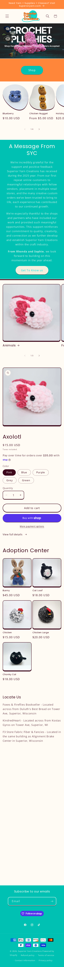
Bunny (6, 590)
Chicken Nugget (38, 113)
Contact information (25, 960)
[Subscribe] (52, 901)
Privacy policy (46, 960)
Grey (9, 480)
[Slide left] (25, 129)
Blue (24, 472)
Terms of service (46, 955)
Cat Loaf (37, 590)
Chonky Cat (9, 674)
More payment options (32, 526)
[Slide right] (39, 129)
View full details (13, 534)
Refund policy (28, 955)
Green (26, 480)
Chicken (7, 632)
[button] (7, 16)
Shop (32, 70)
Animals (9, 345)
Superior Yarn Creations (30, 951)
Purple (40, 472)
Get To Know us (32, 270)
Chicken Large (40, 632)
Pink (9, 472)
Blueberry (8, 113)
